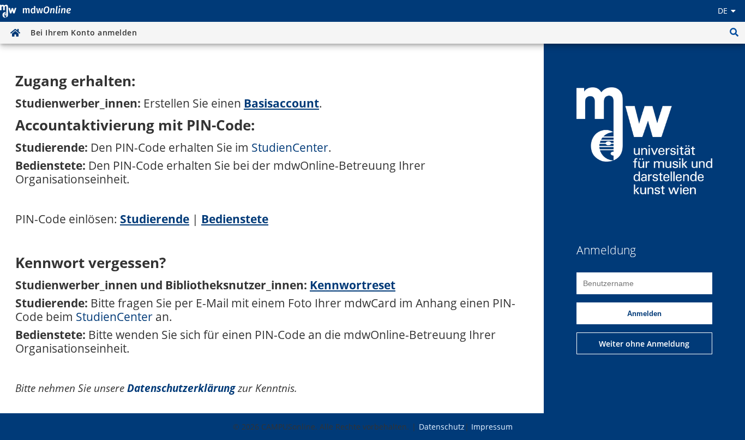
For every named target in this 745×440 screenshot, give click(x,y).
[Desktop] (35, 11)
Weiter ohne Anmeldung (644, 343)
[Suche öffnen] (734, 33)
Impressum (492, 426)
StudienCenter (289, 147)
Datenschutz (442, 426)
